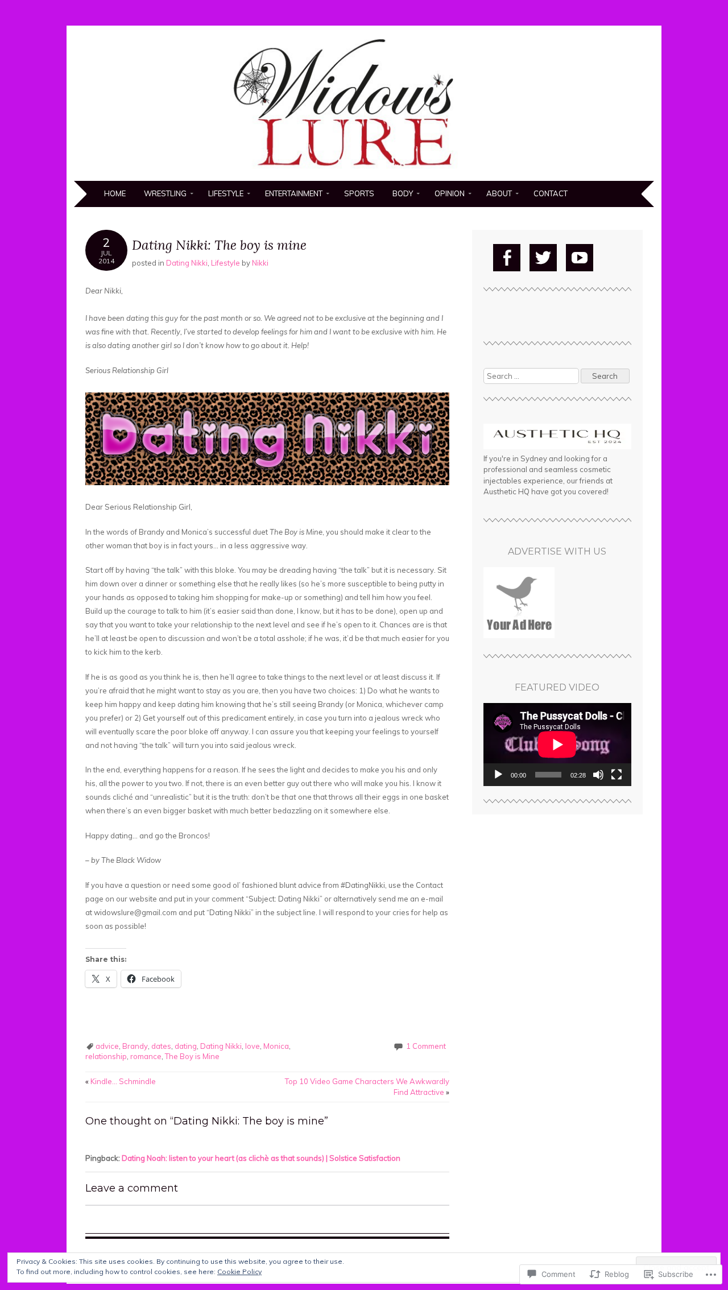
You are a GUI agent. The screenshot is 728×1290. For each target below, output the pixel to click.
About (499, 193)
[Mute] (598, 774)
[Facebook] (506, 257)
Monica (276, 1046)
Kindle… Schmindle (120, 1081)
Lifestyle (225, 193)
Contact (550, 193)
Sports (359, 193)
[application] (557, 744)
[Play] (498, 774)
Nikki (260, 262)
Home (115, 193)
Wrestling (165, 193)
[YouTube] (579, 257)
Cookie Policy (239, 1271)
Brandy (135, 1046)
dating (186, 1046)
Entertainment (293, 193)
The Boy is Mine (192, 1056)
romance (146, 1056)
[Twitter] (543, 257)
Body (402, 193)
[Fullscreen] (616, 774)
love (252, 1046)
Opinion (450, 193)
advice (107, 1046)
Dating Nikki (187, 262)
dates (161, 1046)
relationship (106, 1056)
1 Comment (426, 1046)
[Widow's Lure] (364, 174)
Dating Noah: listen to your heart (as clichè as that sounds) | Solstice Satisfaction (261, 1158)
